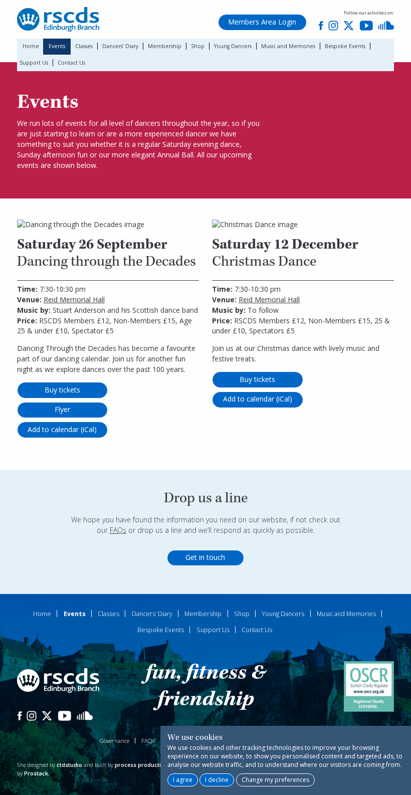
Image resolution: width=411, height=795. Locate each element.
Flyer (62, 409)
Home (31, 46)
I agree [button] (182, 779)
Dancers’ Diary (120, 46)
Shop (197, 46)
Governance (114, 740)
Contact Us (71, 62)
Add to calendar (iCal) (62, 429)
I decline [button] (217, 779)
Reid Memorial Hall (74, 299)
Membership (164, 46)
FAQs (118, 530)
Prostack (36, 773)
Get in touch (205, 557)
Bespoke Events (345, 46)
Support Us (34, 62)
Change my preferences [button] (275, 779)
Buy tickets (62, 389)
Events (57, 46)
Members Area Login (262, 22)
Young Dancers (233, 46)
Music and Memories (288, 46)
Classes (84, 46)
